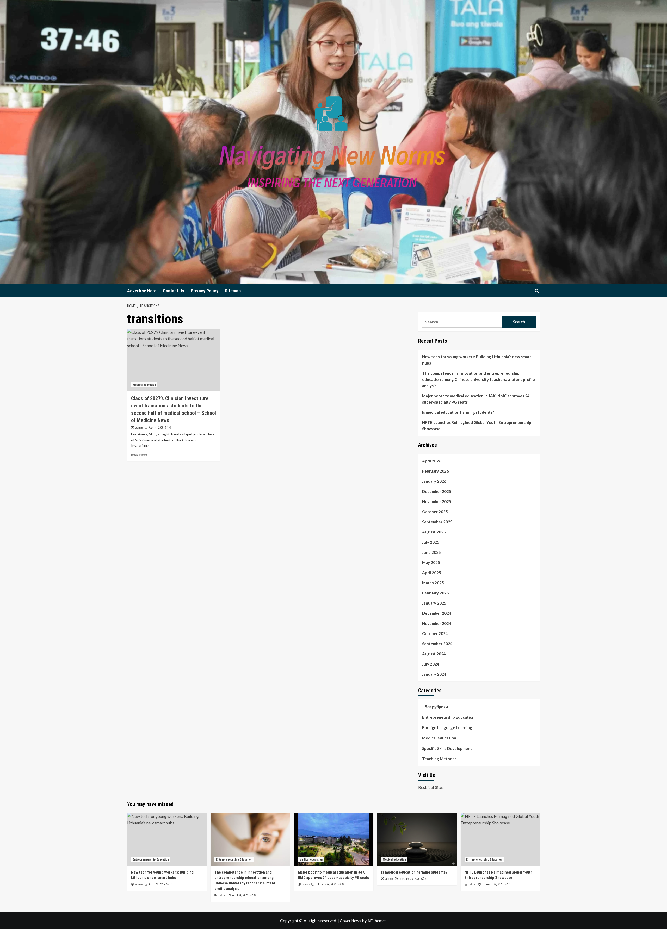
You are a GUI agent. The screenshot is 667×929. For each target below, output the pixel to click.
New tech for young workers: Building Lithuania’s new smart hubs (476, 359)
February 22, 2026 (492, 884)
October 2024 (435, 633)
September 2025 (437, 521)
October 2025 (435, 511)
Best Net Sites (431, 787)
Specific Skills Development (447, 748)
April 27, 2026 (157, 884)
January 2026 (434, 481)
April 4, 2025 (156, 427)
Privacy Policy (204, 290)
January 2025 (434, 603)
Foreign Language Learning (447, 727)
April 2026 (431, 461)
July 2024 (430, 664)
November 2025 (436, 501)
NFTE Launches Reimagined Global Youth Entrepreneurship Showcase (476, 425)
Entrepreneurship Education (448, 717)
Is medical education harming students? (458, 412)
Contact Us (173, 290)
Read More (139, 454)
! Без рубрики (435, 706)
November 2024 (436, 623)
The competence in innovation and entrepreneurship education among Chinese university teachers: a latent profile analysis (478, 379)
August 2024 (434, 653)
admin (139, 427)
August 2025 (434, 532)
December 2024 (436, 613)
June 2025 (431, 552)
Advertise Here (141, 290)
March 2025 (433, 582)
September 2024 (437, 643)
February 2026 (435, 471)
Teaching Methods (439, 758)
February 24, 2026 (326, 884)
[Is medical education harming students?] (417, 839)
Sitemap (233, 290)
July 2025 (430, 542)
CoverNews (350, 920)
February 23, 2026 (409, 879)
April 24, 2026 (240, 895)
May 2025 (431, 562)
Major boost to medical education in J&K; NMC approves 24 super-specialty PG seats (476, 398)
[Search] (537, 290)
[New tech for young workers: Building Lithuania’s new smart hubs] (167, 839)
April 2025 (431, 572)
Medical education (144, 384)
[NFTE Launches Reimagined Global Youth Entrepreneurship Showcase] (500, 839)
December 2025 (436, 491)
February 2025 (435, 593)
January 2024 (434, 674)
